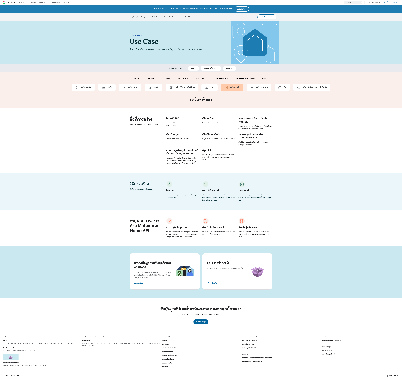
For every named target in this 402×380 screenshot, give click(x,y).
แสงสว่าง (164, 340)
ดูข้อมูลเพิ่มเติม (139, 283)
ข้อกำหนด (5, 375)
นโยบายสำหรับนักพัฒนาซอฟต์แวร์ (252, 361)
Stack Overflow (327, 350)
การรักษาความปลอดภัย (169, 348)
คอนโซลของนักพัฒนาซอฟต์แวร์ (331, 340)
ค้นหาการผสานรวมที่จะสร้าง (11, 362)
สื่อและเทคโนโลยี (167, 352)
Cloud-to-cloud (8, 348)
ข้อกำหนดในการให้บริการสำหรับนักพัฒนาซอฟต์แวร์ (257, 358)
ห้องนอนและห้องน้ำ (168, 363)
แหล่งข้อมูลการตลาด (248, 344)
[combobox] (354, 2)
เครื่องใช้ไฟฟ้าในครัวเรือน (169, 355)
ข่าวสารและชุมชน (54, 2)
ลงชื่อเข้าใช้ (396, 2)
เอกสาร (65, 2)
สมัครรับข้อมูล (201, 322)
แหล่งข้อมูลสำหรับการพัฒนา (250, 348)
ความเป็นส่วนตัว (14, 375)
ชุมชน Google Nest (328, 354)
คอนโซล (387, 2)
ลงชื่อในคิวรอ (241, 9)
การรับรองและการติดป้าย (249, 340)
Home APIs (86, 340)
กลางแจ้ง (165, 367)
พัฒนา (33, 2)
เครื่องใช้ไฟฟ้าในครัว (168, 359)
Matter (5, 340)
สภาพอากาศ (165, 344)
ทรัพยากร (42, 2)
